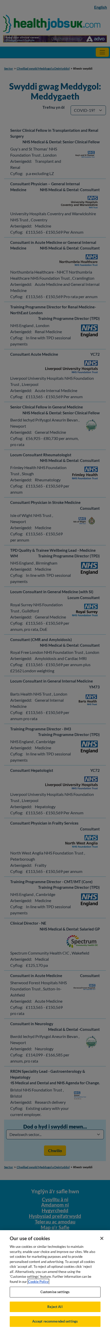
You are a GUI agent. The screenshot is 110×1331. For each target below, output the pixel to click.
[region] (55, 1280)
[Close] (101, 1238)
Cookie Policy (38, 1282)
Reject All (54, 1307)
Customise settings (55, 1292)
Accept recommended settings (55, 1321)
